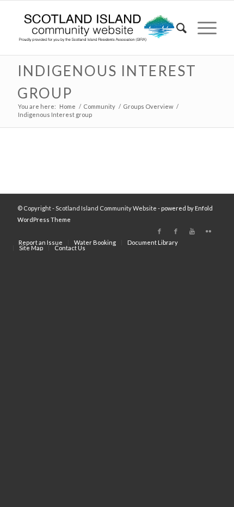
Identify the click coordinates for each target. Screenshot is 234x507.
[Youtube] (192, 231)
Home (67, 106)
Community (99, 106)
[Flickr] (208, 231)
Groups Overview (148, 106)
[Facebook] (159, 231)
